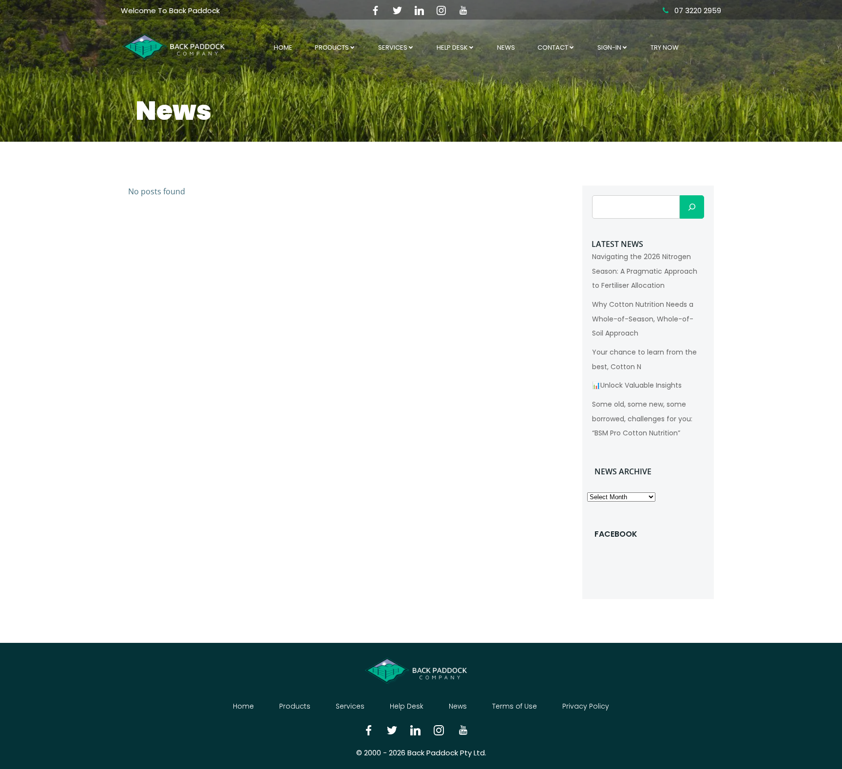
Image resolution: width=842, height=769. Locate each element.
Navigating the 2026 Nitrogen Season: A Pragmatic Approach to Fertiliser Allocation (644, 271)
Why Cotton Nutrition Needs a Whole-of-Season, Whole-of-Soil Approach (642, 319)
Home (283, 47)
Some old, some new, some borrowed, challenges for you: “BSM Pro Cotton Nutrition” (642, 418)
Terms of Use (514, 706)
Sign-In (609, 47)
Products (332, 47)
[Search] (692, 207)
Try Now (665, 47)
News (506, 47)
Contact (552, 47)
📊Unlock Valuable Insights (637, 385)
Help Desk (452, 47)
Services (392, 47)
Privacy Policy (585, 706)
